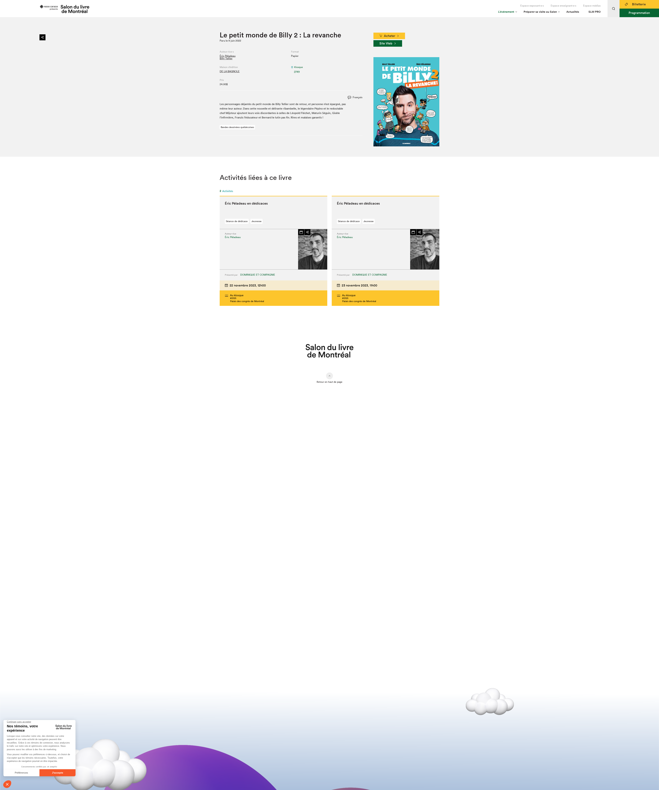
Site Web (385, 43)
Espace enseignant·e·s (563, 5)
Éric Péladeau (227, 55)
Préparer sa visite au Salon (540, 12)
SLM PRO (594, 12)
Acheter (389, 36)
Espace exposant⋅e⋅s (532, 5)
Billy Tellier (226, 58)
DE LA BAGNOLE (230, 71)
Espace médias (592, 5)
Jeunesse (256, 221)
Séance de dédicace (237, 221)
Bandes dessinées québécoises (237, 127)
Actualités (572, 12)
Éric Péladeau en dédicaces (246, 203)
